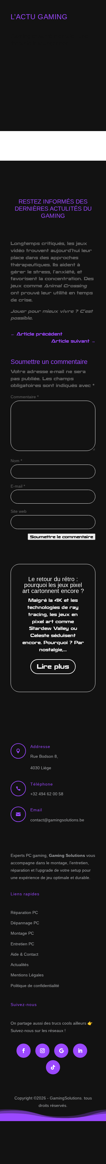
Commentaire (25, 396)
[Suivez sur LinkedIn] (80, 1051)
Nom (16, 460)
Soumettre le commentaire (61, 536)
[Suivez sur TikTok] (53, 1067)
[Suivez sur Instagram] (42, 1051)
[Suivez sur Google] (61, 1051)
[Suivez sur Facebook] (23, 1051)
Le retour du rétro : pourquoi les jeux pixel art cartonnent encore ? (53, 585)
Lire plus (53, 666)
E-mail (18, 486)
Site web (18, 511)
